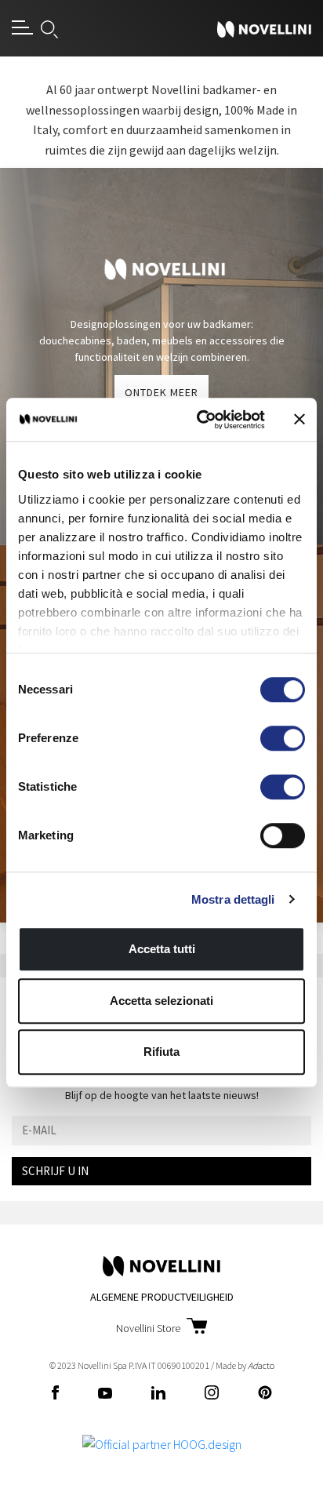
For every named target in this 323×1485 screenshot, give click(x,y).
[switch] (282, 738)
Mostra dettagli (233, 899)
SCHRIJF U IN (55, 1170)
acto (261, 1365)
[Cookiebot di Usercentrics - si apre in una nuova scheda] (200, 419)
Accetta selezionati (161, 1000)
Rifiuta (161, 1051)
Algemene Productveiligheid (162, 1297)
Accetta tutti (162, 948)
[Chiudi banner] (299, 419)
